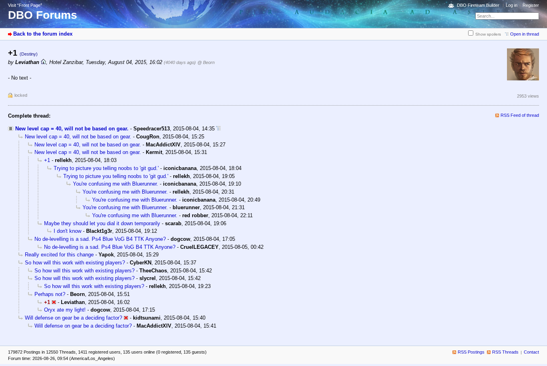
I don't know (67, 231)
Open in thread (524, 34)
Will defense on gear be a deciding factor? (73, 318)
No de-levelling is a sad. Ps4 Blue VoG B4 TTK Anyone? (100, 239)
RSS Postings (471, 352)
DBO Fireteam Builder (478, 5)
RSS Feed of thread (520, 115)
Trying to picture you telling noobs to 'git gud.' (106, 168)
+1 (47, 160)
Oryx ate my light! (65, 310)
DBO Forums (42, 15)
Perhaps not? (49, 294)
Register (531, 5)
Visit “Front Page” (25, 5)
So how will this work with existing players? (75, 263)
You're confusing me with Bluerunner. (115, 184)
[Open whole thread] (218, 129)
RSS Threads (505, 352)
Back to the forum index (42, 34)
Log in (511, 5)
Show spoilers (488, 34)
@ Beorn (206, 62)
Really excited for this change (59, 255)
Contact (531, 352)
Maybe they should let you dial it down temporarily (102, 223)
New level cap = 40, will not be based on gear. (72, 129)
